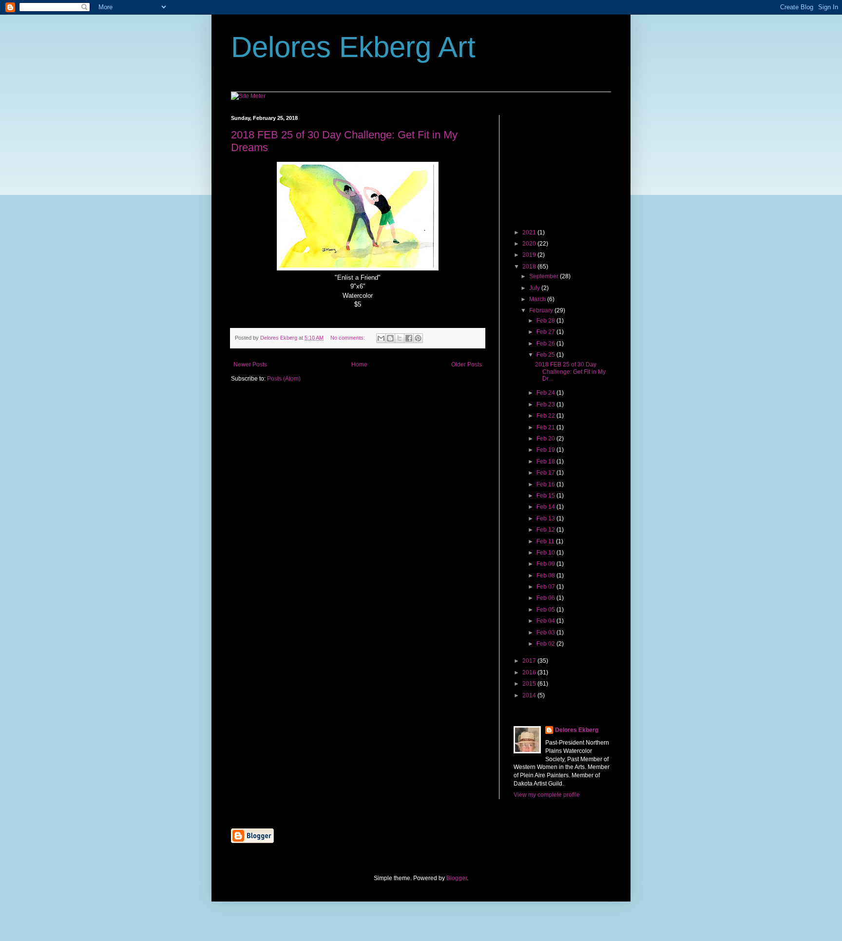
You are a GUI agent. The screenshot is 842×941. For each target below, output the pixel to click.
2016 (529, 672)
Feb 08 (546, 575)
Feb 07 (546, 586)
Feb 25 (546, 354)
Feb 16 (546, 484)
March (538, 299)
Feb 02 (546, 643)
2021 (529, 232)
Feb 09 (546, 563)
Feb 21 (546, 427)
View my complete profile (547, 794)
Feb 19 (546, 449)
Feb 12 (546, 529)
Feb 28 (546, 320)
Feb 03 (546, 632)
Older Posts (466, 364)
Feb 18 (546, 461)
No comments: (348, 338)
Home (359, 364)
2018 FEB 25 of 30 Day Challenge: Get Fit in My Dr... (570, 371)
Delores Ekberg (576, 730)
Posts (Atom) (284, 378)
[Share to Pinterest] (418, 338)
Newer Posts (250, 364)
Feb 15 (546, 495)
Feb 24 (546, 392)
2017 (529, 660)
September (544, 276)
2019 (529, 254)
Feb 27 (546, 331)
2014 (529, 695)
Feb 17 (546, 472)
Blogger (456, 878)
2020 (529, 243)
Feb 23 (546, 404)
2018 (529, 266)
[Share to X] (399, 338)
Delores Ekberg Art (353, 47)
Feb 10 (546, 552)
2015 (529, 683)
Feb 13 (546, 518)
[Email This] (381, 338)
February (542, 310)
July (535, 288)
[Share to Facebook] (409, 338)
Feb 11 (546, 541)
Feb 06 (546, 598)
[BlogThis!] (390, 338)
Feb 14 (546, 506)
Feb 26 (546, 343)
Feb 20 (546, 438)
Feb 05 (546, 609)
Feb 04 (546, 620)
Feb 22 (546, 415)
